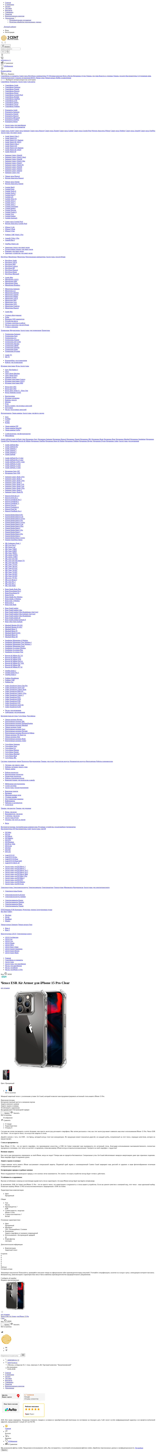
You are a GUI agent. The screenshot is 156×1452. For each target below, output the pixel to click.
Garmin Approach (11, 218)
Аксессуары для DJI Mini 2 (14, 878)
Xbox (7, 371)
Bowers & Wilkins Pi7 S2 (13, 667)
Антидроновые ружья (44, 910)
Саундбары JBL (10, 758)
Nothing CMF (10, 680)
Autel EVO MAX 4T (12, 863)
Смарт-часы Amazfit (133, 131)
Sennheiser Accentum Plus (14, 650)
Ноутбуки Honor (11, 272)
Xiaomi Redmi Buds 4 (12, 536)
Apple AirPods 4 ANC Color (15, 462)
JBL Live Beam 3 (11, 580)
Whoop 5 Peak (10, 229)
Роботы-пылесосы (11, 772)
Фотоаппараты (6, 413)
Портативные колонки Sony (15, 729)
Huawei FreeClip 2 (11, 498)
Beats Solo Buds (10, 604)
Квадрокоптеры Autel (23, 829)
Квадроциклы (78, 887)
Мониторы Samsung (12, 289)
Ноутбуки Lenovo (11, 266)
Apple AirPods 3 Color (13, 466)
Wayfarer (8, 915)
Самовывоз (9, 1382)
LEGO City (9, 941)
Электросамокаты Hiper (13, 904)
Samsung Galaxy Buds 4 (13, 479)
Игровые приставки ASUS (15, 381)
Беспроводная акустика (9, 716)
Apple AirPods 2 (10, 452)
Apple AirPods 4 (10, 449)
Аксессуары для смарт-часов (11, 133)
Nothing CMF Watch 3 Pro (14, 235)
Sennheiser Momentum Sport (15, 646)
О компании (9, 1375)
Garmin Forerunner (11, 206)
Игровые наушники (12, 398)
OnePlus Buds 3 (10, 671)
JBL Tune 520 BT (11, 574)
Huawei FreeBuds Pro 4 (13, 511)
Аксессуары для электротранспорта (97, 887)
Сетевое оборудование (13, 315)
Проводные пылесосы (13, 776)
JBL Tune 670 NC (11, 568)
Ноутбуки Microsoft (12, 274)
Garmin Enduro (10, 216)
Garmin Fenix (9, 189)
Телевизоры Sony (11, 336)
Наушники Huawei (59, 439)
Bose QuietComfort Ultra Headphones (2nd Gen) (21, 612)
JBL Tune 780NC (11, 553)
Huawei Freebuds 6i (12, 507)
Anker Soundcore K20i (13, 707)
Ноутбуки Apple (11, 260)
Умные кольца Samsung (9, 924)
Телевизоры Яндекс (12, 344)
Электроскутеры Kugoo (13, 891)
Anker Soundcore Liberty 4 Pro (15, 693)
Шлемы (8, 402)
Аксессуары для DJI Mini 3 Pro (16, 876)
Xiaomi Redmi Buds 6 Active (15, 522)
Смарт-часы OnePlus (147, 131)
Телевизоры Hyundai (12, 351)
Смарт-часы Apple (7, 131)
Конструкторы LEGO (8, 934)
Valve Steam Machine (12, 373)
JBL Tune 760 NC (11, 566)
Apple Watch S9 (10, 152)
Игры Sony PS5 (10, 387)
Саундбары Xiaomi (12, 752)
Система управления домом (11, 761)
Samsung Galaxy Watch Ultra (15, 161)
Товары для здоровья (23, 808)
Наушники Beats (97, 439)
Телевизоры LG (10, 338)
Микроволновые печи (13, 795)
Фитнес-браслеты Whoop (101, 131)
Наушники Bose (109, 439)
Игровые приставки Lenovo (15, 379)
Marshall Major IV (11, 631)
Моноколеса (68, 887)
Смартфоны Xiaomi (12, 89)
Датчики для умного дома (14, 765)
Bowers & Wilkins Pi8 (12, 665)
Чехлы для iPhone (11, 968)
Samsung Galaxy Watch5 (13, 169)
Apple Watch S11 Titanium (14, 140)
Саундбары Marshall (12, 754)
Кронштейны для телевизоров (16, 360)
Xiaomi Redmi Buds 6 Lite (14, 524)
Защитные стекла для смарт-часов (17, 247)
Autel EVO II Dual (11, 859)
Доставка (8, 1378)
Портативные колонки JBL (15, 721)
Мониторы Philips (11, 296)
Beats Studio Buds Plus (13, 589)
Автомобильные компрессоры (27, 827)
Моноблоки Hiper (11, 283)
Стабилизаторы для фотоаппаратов (18, 434)
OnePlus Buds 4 (10, 674)
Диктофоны (31, 716)
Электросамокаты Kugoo (14, 900)
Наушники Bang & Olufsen (55, 441)
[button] (2, 55)
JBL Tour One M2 (11, 562)
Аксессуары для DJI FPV (14, 880)
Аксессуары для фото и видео (33, 413)
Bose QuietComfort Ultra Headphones (18, 616)
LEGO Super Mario (12, 953)
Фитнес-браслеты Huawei (14, 178)
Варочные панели (11, 791)
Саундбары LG (10, 748)
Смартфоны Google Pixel (14, 95)
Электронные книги (24, 934)
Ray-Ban (4, 911)
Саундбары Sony (11, 746)
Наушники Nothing (72, 441)
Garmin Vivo (9, 214)
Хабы (7, 317)
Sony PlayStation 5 (11, 370)
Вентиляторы (91, 761)
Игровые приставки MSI (14, 383)
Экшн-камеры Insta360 (13, 428)
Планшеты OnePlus (12, 120)
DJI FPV (8, 840)
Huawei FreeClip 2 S (12, 496)
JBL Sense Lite (10, 547)
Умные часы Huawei (12, 176)
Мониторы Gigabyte (12, 306)
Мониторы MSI (10, 300)
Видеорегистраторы (8, 827)
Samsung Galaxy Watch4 (13, 171)
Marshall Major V (11, 629)
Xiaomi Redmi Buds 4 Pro (14, 534)
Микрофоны (9, 435)
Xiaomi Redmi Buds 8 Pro (14, 515)
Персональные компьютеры (35, 257)
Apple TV (8, 355)
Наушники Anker (112, 441)
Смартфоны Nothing (12, 106)
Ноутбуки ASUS (11, 262)
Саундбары (22, 716)
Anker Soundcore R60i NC (14, 691)
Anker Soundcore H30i (13, 699)
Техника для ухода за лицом (15, 820)
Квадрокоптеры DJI (8, 829)
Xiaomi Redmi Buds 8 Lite (14, 517)
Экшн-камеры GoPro (12, 430)
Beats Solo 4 (9, 603)
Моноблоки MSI (11, 281)
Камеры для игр (11, 400)
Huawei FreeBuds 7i (12, 503)
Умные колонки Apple (13, 727)
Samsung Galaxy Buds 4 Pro (15, 477)
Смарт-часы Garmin (66, 131)
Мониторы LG (10, 291)
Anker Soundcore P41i (12, 697)
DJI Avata (8, 846)
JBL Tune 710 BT (11, 572)
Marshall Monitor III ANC (14, 625)
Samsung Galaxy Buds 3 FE (14, 484)
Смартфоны (5, 82)
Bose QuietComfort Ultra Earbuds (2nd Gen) (20, 614)
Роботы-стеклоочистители (14, 778)
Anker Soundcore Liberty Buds (15, 689)
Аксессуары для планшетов (15, 127)
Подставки (9, 408)
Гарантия (8, 1384)
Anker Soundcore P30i (12, 701)
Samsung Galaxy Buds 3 (13, 482)
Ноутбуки (4, 257)
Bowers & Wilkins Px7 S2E (14, 663)
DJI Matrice (9, 838)
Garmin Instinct (10, 208)
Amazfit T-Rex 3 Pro (12, 238)
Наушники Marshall (123, 439)
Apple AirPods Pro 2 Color (14, 460)
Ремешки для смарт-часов (14, 251)
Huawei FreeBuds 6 (12, 501)
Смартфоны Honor (11, 93)
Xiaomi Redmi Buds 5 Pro (14, 530)
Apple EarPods (10, 454)
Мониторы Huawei (12, 308)
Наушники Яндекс (86, 441)
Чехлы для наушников (13, 710)
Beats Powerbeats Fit (12, 593)
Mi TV (7, 357)
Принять (4, 1450)
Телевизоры (5, 330)
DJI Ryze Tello (10, 844)
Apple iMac (9, 277)
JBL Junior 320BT (11, 557)
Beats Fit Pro (9, 595)
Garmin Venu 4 (10, 201)
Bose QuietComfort (11, 608)
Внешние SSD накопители (14, 319)
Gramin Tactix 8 (10, 191)
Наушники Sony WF (12, 471)
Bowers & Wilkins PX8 (13, 659)
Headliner (8, 919)
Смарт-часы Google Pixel (83, 131)
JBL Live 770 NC (11, 578)
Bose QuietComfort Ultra (13, 610)
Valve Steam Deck (11, 375)
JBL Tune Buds (10, 585)
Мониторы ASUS (11, 298)
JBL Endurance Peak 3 (12, 543)
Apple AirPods (6, 439)
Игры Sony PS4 (10, 389)
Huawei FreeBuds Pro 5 (13, 499)
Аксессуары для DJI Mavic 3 (15, 866)
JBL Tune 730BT (11, 549)
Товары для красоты (8, 808)
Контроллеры (10, 396)
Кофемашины (10, 801)
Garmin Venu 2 (10, 204)
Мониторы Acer (11, 302)
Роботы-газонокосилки (104, 761)
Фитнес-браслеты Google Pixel (16, 223)
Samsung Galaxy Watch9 (13, 155)
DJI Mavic (8, 836)
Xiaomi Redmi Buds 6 (12, 528)
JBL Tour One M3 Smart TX (15, 561)
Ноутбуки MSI (10, 264)
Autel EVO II (9, 855)
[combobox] (10, 49)
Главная (8, 958)
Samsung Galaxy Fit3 (12, 172)
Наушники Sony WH (12, 473)
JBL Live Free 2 (10, 545)
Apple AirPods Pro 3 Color (14, 458)
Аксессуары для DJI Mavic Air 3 (16, 870)
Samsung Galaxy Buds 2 (13, 490)
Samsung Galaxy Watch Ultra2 (15, 157)
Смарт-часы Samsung (22, 131)
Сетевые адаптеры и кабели (15, 323)
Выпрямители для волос (14, 814)
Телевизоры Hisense (12, 347)
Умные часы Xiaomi (12, 182)
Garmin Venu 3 (10, 203)
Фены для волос (11, 812)
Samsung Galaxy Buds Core (14, 486)
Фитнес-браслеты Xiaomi (14, 184)
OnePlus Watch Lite (12, 244)
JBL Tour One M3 (11, 559)
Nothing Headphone (12, 678)
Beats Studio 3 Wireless (13, 599)
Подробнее (139, 1448)
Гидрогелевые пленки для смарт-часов (19, 249)
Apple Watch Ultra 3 (12, 136)
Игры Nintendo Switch (13, 392)
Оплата (7, 1376)
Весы (7, 823)
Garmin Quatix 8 (10, 212)
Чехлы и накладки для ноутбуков (17, 325)
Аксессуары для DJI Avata (14, 884)
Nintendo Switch (10, 377)
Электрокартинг (48, 887)
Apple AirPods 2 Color (13, 467)
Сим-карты (31, 82)
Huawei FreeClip (11, 509)
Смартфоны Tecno (11, 104)
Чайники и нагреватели (13, 803)
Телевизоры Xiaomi (12, 340)
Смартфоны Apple (11, 85)
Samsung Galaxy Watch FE (14, 165)
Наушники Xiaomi (73, 439)
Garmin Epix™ (10, 195)
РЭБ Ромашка (6, 910)
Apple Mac (9, 312)
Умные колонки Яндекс (13, 719)
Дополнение (9, 1388)
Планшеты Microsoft (12, 118)
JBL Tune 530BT (11, 551)
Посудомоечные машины (14, 799)
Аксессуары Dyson (12, 818)
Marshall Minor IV (11, 635)
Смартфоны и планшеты (14, 960)
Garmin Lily (9, 197)
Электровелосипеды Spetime (15, 897)
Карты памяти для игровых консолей (18, 406)
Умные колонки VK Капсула (15, 735)
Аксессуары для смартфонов (15, 125)
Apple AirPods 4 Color (13, 464)
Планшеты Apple (11, 110)
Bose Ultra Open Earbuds (13, 622)
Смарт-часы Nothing (118, 131)
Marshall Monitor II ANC (13, 627)
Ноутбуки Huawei (11, 270)
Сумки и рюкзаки (11, 327)
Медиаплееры (15, 330)
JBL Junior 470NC (11, 555)
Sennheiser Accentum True (14, 652)
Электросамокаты (34, 887)
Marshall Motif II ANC (13, 633)
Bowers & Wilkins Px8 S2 (14, 661)
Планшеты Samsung (12, 112)
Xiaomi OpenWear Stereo (13, 540)
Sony (7, 417)
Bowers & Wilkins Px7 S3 (14, 655)
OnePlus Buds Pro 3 (12, 673)
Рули (7, 404)
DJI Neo (8, 848)
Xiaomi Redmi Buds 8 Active (15, 518)
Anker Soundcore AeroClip (14, 705)
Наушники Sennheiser (138, 439)
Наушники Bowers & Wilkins (20, 441)
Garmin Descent (10, 210)
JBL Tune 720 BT (11, 570)
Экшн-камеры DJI (11, 426)
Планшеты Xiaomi (11, 114)
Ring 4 (7, 928)
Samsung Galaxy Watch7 (13, 163)
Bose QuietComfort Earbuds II (15, 620)
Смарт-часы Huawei (37, 131)
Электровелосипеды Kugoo (15, 895)
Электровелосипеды (20, 887)
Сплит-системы (10, 786)
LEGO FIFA (9, 945)
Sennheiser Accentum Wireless (15, 648)
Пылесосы (25, 761)
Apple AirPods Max (12, 445)
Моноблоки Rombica (12, 285)
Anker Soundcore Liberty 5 (14, 695)
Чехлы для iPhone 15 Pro (14, 969)
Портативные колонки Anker (15, 741)
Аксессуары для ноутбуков (55, 257)
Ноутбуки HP (10, 268)
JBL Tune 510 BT (11, 576)
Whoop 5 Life (10, 227)
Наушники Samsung (45, 439)
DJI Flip (8, 850)
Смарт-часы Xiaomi (52, 131)
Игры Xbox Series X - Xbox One (16, 390)
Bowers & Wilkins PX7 (13, 657)
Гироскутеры (59, 887)
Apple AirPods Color (18, 439)
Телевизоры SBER (11, 345)
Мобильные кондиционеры (15, 784)
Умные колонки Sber (12, 737)
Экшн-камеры (17, 413)
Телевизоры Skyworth (13, 342)
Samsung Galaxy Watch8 (13, 159)
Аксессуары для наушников (129, 441)
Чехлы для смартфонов (13, 966)
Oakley (9, 911)
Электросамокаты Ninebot (14, 902)
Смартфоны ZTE (11, 101)
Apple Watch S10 (11, 146)
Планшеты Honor (11, 121)
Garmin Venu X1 (11, 199)
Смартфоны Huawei (12, 91)
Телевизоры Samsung (12, 334)
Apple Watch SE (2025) (13, 142)
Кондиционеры (35, 761)
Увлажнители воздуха (78, 761)
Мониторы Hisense (12, 293)
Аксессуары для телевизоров (30, 330)
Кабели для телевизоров (14, 362)
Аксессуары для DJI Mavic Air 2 (16, 872)
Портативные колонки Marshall (16, 725)
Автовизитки (71, 827)
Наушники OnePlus (38, 441)
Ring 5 (7, 930)
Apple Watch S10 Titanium (14, 148)
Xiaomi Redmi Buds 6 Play (14, 526)
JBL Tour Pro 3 (10, 582)
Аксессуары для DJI (38, 829)
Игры (18, 366)
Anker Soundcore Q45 (12, 703)
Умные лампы (10, 769)
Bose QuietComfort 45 (12, 618)
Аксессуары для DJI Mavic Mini (16, 874)
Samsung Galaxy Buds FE (14, 492)
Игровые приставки (8, 366)
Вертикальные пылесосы (14, 774)
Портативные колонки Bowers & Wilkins (19, 733)
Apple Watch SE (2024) (13, 150)
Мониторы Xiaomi (11, 294)
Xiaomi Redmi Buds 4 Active (15, 538)
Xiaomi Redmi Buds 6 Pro (14, 520)
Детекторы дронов (29, 910)
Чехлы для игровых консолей (15, 409)
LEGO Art (8, 939)
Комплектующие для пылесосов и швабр (20, 780)
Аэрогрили (9, 805)
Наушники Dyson (99, 441)
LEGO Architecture (11, 937)
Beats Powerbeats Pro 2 (13, 591)
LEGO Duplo (9, 943)
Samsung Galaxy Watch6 (13, 167)
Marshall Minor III (11, 637)
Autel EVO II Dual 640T (13, 861)
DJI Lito (8, 852)
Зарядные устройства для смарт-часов (18, 253)
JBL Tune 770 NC (11, 564)
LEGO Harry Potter (11, 947)
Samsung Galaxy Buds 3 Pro (15, 481)
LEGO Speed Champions (13, 949)
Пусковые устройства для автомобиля (52, 827)
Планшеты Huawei (12, 116)
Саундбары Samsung (12, 744)
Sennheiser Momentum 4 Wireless (16, 640)
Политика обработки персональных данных (25, 22)
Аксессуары (22, 82)
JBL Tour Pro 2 (10, 584)
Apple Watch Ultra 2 (12, 144)
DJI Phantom (9, 842)
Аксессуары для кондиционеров (16, 788)
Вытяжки (8, 793)
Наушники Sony (31, 439)
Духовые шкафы (11, 797)
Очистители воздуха (62, 761)
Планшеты (14, 82)
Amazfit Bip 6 (10, 240)
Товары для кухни (47, 761)
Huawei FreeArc (10, 505)
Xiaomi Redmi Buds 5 (12, 532)
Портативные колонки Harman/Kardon (19, 723)
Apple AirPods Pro (11, 447)
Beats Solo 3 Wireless (12, 601)
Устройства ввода (11, 321)
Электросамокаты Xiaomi (14, 906)
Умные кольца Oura (25, 924)
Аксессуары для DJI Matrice (15, 882)
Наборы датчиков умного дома (16, 767)
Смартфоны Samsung (12, 87)
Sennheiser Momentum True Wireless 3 (18, 644)
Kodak (7, 422)
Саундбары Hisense (12, 750)
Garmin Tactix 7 (10, 193)
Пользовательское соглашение (20, 20)
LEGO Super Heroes (12, 951)
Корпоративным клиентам (14, 1386)
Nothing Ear (9, 682)
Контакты (8, 1380)
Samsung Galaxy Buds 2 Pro (15, 488)
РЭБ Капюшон (16, 910)
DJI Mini (8, 832)
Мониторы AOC (11, 304)
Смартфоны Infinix (12, 102)
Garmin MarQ (10, 187)
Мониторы (21, 257)
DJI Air (7, 834)
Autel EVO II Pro (11, 857)
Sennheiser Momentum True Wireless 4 (18, 642)
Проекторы (46, 330)
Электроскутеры (7, 887)
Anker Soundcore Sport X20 (14, 687)
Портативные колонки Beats (15, 739)
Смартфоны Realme (12, 97)
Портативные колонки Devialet (16, 731)
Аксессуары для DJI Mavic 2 (15, 868)
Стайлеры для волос (12, 816)
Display (7, 921)
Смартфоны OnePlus (12, 99)
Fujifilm (7, 419)
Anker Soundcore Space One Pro (16, 686)
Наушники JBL (85, 439)
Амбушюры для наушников (15, 712)
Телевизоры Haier (11, 349)
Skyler (7, 917)
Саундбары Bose (11, 756)
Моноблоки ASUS (11, 279)
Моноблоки (12, 257)
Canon (7, 421)
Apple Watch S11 (11, 138)
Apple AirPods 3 (10, 450)
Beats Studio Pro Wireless (13, 597)
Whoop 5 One (10, 231)
